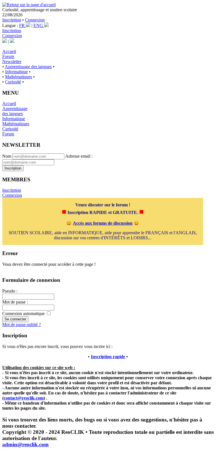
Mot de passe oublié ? (21, 324)
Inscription (11, 19)
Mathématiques (18, 76)
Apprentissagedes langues (15, 111)
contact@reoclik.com (24, 398)
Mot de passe (14, 302)
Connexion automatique (23, 313)
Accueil (9, 51)
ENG (38, 25)
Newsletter (11, 61)
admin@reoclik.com (25, 444)
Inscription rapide (108, 356)
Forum (8, 56)
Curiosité (13, 81)
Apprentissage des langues (28, 66)
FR (22, 25)
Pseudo (8, 291)
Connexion (35, 19)
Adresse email (77, 156)
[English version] (12, 41)
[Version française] (4, 41)
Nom (6, 156)
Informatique (16, 71)
